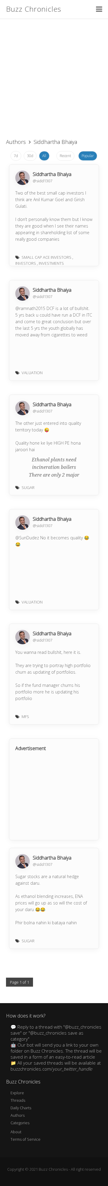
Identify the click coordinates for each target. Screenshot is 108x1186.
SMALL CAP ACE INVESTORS (46, 257)
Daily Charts (20, 1107)
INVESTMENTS (51, 263)
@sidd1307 (42, 180)
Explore (17, 1092)
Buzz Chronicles (33, 9)
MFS (25, 716)
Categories (19, 1122)
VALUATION (32, 372)
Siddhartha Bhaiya (52, 174)
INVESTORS (25, 263)
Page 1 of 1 (19, 982)
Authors (16, 141)
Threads (17, 1100)
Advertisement (30, 748)
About (15, 1131)
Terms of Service (25, 1139)
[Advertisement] (54, 75)
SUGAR (28, 487)
